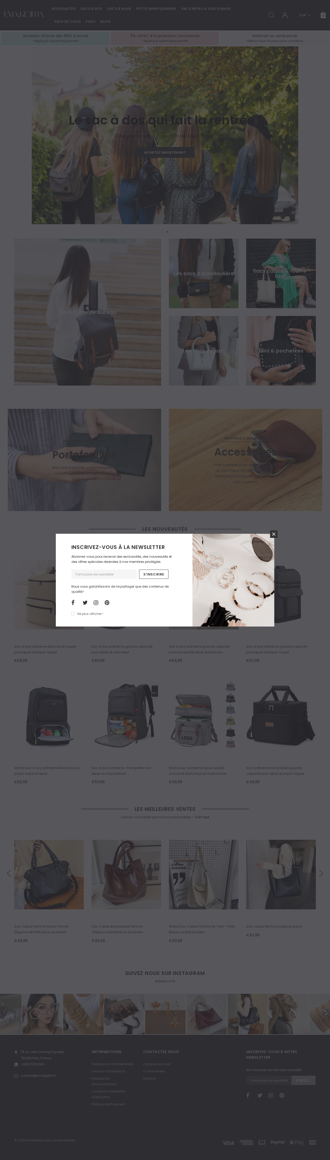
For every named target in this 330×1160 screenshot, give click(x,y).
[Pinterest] (108, 603)
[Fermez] (274, 534)
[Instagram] (97, 603)
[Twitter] (86, 603)
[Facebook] (75, 603)
